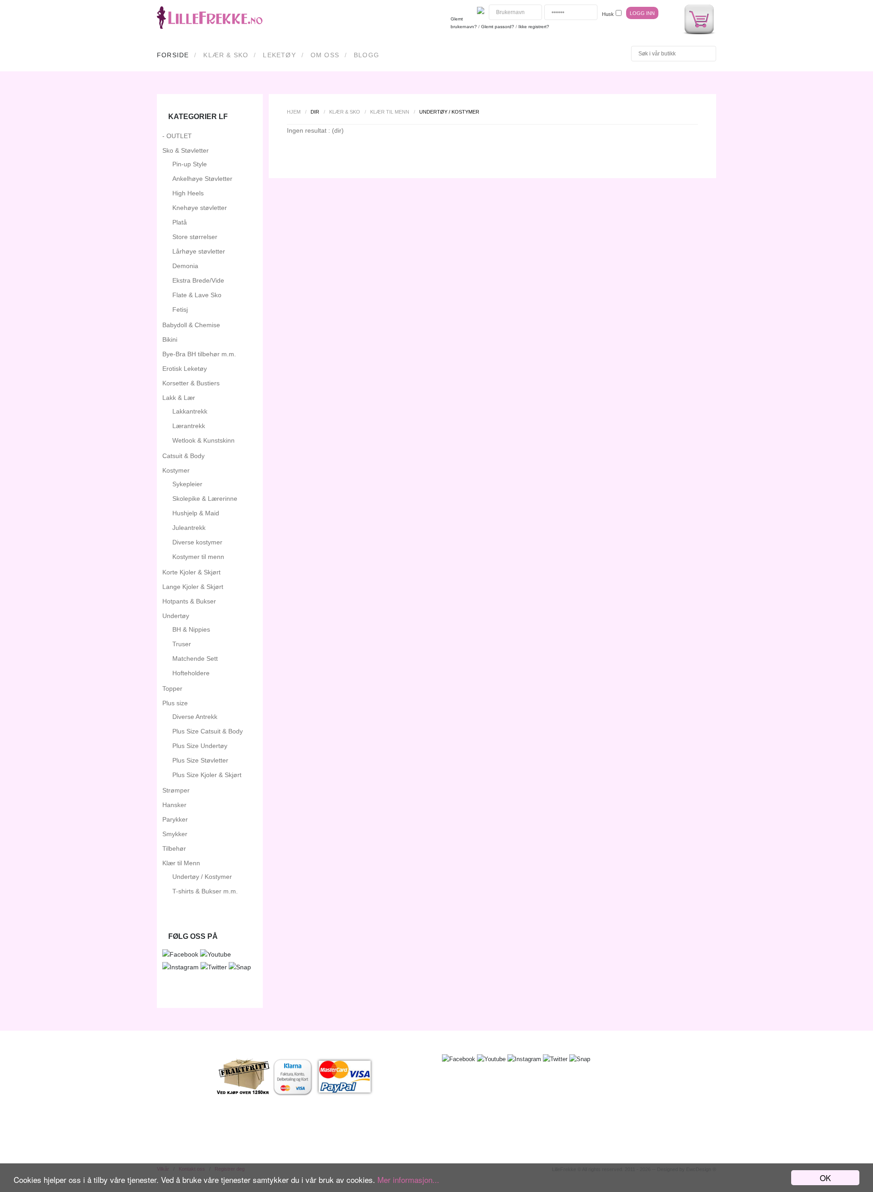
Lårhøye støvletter (198, 251)
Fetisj (180, 309)
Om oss (325, 55)
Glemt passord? (497, 26)
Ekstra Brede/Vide (198, 280)
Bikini (169, 339)
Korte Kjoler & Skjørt (191, 572)
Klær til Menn (389, 112)
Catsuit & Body (183, 455)
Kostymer (176, 470)
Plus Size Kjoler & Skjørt (206, 774)
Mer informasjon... (408, 1179)
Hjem (294, 112)
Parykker (175, 819)
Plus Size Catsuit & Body (207, 731)
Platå (179, 222)
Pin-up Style (189, 164)
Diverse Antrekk (194, 716)
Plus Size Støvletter (200, 760)
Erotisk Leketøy (184, 368)
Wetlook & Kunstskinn (203, 440)
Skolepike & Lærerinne (204, 498)
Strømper (176, 790)
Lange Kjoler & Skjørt (192, 586)
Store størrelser (194, 236)
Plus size (175, 703)
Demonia (185, 265)
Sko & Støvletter (185, 150)
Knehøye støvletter (199, 207)
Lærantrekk (188, 425)
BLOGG (366, 55)
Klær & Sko (225, 55)
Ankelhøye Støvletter (202, 178)
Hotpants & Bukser (189, 601)
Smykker (174, 834)
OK (825, 1177)
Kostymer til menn (198, 556)
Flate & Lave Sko (196, 295)
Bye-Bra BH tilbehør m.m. (199, 354)
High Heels (188, 193)
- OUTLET (177, 136)
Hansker (174, 804)
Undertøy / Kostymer (202, 876)
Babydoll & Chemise (191, 325)
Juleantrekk (189, 527)
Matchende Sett (195, 658)
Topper (172, 688)
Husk (608, 14)
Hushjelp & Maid (195, 513)
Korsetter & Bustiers (191, 383)
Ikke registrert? (533, 26)
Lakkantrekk (189, 411)
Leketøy (279, 55)
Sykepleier (187, 484)
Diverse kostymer (197, 542)
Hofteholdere (191, 673)
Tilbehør (174, 848)
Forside (173, 55)
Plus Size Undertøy (199, 745)
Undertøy (175, 615)
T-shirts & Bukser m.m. (205, 891)
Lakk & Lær (178, 397)
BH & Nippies (191, 629)
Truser (181, 644)
